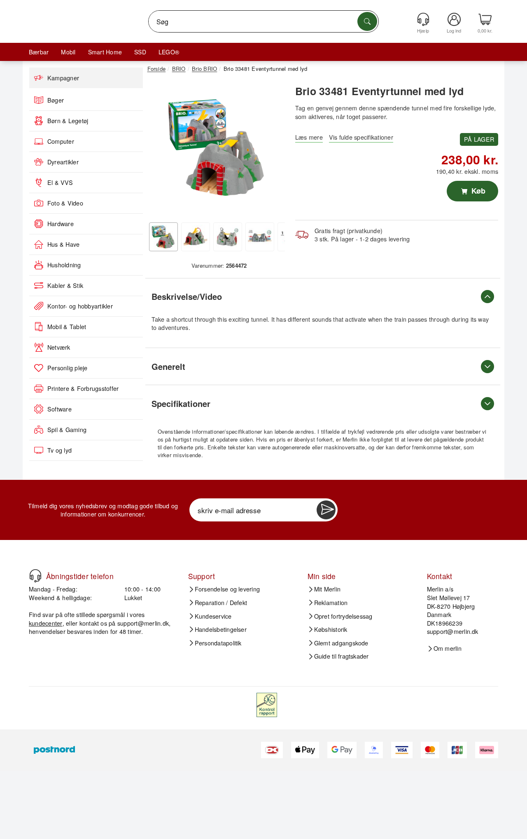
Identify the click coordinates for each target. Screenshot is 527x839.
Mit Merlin (327, 589)
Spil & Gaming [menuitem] (66, 429)
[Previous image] (160, 149)
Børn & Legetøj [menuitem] (67, 121)
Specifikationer (181, 403)
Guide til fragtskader (341, 656)
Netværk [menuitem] (58, 347)
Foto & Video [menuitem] (65, 203)
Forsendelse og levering (227, 589)
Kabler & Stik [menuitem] (65, 285)
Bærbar (39, 52)
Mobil (68, 52)
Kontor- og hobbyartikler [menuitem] (80, 306)
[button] (216, 147)
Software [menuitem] (59, 409)
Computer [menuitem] (60, 141)
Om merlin (448, 648)
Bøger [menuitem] (55, 100)
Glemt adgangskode (341, 643)
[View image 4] (259, 236)
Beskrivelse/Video (187, 296)
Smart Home (105, 52)
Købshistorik (330, 629)
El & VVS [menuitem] (60, 182)
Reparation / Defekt (221, 602)
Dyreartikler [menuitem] (63, 162)
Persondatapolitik (218, 643)
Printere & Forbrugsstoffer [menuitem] (83, 388)
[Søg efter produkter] (367, 21)
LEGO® (169, 52)
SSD (140, 52)
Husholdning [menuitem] (64, 265)
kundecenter (46, 623)
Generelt (168, 366)
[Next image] (272, 149)
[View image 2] (195, 236)
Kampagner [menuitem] (63, 78)
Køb (477, 190)
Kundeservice (213, 616)
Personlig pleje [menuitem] (67, 368)
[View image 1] (163, 236)
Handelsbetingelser (221, 629)
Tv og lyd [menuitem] (59, 450)
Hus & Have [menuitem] (63, 244)
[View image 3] (227, 236)
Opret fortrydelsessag (343, 616)
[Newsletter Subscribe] (326, 509)
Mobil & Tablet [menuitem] (66, 327)
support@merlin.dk (143, 623)
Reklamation (331, 602)
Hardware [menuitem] (60, 224)
